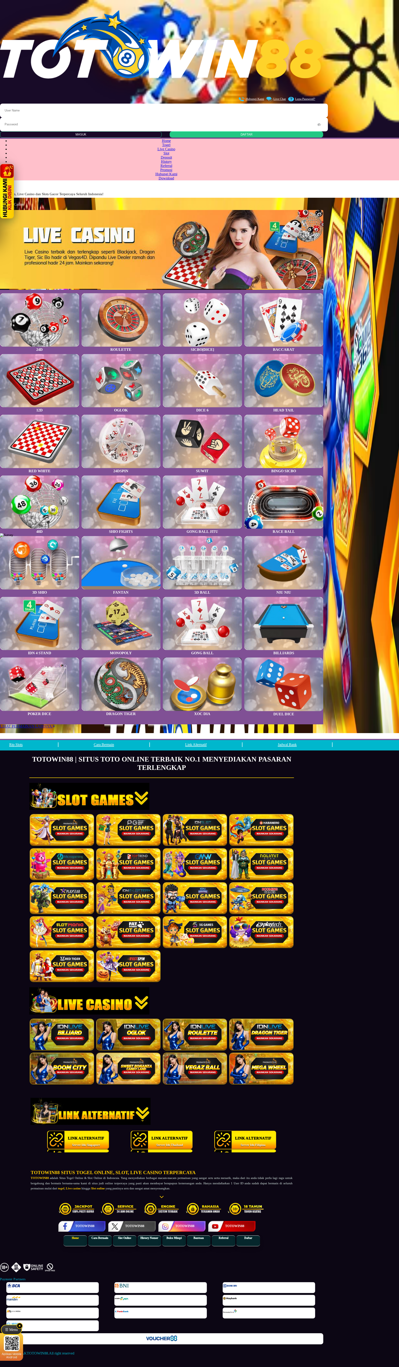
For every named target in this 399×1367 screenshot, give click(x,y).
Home (166, 141)
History (166, 162)
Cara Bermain (104, 745)
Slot (166, 153)
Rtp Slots (16, 745)
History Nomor (149, 1238)
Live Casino (166, 149)
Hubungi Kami (255, 99)
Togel (166, 145)
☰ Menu (11, 1330)
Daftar (248, 1238)
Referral (166, 166)
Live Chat (279, 99)
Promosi (166, 170)
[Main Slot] (62, 830)
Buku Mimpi (174, 1238)
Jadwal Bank (287, 745)
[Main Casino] (62, 1034)
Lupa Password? (305, 99)
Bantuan (198, 1238)
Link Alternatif (196, 745)
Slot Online (124, 1238)
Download (166, 178)
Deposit (166, 157)
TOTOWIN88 (46, 1172)
